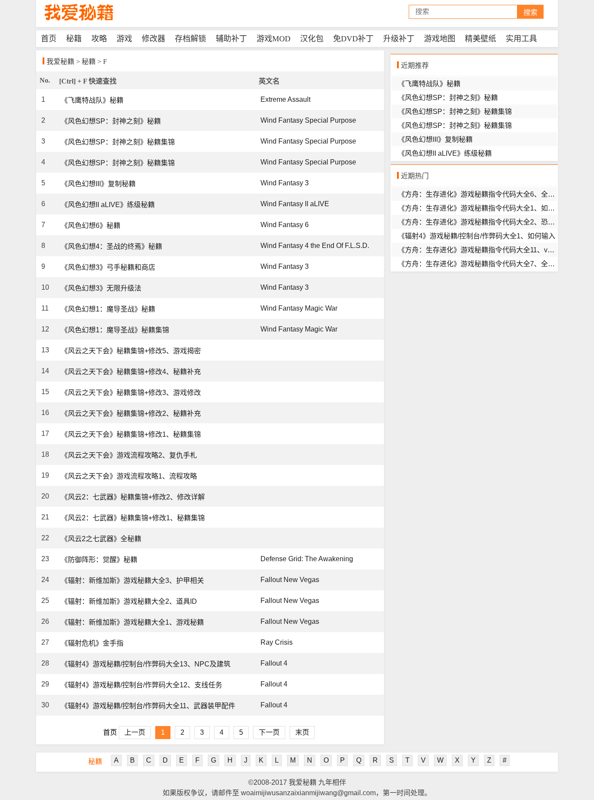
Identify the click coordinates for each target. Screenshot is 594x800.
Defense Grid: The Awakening (306, 558)
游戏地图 (439, 38)
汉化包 (312, 38)
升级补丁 (398, 38)
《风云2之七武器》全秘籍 (101, 538)
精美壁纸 (480, 38)
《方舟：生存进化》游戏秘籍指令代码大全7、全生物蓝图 (487, 264)
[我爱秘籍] (79, 12)
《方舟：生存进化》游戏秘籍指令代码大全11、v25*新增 (485, 250)
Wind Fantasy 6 (284, 224)
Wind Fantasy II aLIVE (294, 204)
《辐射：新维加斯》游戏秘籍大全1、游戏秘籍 (132, 622)
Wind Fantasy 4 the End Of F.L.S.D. (314, 245)
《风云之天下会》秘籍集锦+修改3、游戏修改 (131, 392)
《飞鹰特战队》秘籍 (92, 100)
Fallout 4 (273, 663)
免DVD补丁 (353, 38)
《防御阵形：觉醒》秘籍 (99, 559)
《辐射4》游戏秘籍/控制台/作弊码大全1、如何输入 (476, 236)
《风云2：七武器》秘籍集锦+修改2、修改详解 (133, 497)
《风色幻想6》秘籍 (90, 225)
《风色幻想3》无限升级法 (101, 288)
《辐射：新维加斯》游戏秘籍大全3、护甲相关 (132, 580)
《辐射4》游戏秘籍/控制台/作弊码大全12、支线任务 (141, 685)
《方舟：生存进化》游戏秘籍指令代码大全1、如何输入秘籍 (490, 208)
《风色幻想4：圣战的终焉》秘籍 (111, 246)
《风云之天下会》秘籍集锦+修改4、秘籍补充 (131, 371)
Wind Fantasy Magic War (298, 308)
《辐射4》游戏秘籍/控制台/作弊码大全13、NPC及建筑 (145, 664)
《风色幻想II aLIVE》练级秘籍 (108, 204)
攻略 (99, 38)
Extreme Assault (285, 99)
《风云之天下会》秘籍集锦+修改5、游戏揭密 (131, 351)
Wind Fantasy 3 (284, 183)
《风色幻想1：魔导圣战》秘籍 (108, 309)
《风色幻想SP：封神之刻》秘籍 (111, 121)
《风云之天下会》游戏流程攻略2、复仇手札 (129, 455)
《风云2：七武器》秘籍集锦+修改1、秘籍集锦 (133, 518)
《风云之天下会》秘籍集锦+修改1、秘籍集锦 (131, 434)
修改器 (153, 38)
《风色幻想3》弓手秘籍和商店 (108, 267)
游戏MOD (273, 38)
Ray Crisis (276, 642)
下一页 (269, 732)
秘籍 (74, 38)
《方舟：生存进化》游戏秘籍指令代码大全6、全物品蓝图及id (493, 194)
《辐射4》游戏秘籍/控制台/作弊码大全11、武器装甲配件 (148, 706)
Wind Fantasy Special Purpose (308, 120)
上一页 (134, 732)
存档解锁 (190, 38)
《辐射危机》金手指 (92, 643)
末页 (302, 732)
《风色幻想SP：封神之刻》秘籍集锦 (118, 142)
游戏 (124, 38)
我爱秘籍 (60, 61)
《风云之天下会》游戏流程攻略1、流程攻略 (129, 476)
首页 (49, 38)
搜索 (530, 12)
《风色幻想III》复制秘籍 (98, 183)
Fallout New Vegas (289, 579)
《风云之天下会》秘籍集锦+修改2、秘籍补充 (131, 413)
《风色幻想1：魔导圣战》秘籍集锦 (115, 330)
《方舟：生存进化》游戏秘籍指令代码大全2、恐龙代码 (483, 222)
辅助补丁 (231, 38)
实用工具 (521, 38)
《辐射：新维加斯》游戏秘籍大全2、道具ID (129, 601)
